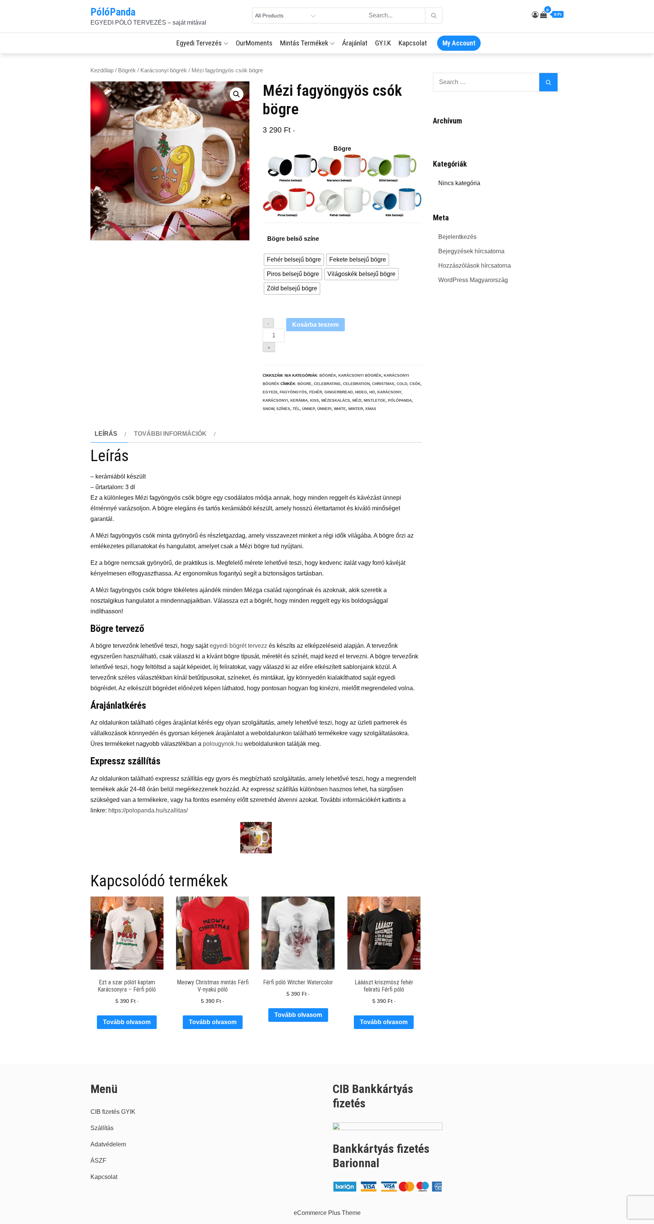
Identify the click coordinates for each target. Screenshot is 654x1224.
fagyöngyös (293, 392)
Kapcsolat (413, 43)
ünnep (308, 409)
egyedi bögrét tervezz (238, 645)
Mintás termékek (304, 43)
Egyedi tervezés (199, 43)
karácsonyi (275, 400)
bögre (304, 384)
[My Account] (535, 15)
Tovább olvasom (127, 1022)
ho (372, 392)
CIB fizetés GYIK (112, 1112)
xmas (370, 409)
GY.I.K (383, 43)
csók (415, 384)
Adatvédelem (108, 1144)
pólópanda (400, 400)
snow (268, 409)
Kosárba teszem (315, 324)
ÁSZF (98, 1160)
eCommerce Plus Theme (327, 1213)
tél (296, 409)
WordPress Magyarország (473, 280)
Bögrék (127, 70)
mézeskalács (335, 400)
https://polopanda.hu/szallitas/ (148, 810)
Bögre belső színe (293, 238)
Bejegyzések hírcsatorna (471, 251)
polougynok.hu (223, 744)
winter (355, 409)
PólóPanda (112, 12)
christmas (383, 384)
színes (283, 409)
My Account (458, 43)
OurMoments (254, 43)
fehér (315, 392)
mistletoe (375, 400)
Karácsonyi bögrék (163, 70)
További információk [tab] (170, 433)
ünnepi (324, 409)
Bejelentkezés (457, 237)
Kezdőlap (102, 70)
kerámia (299, 400)
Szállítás (102, 1128)
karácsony (389, 392)
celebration (356, 384)
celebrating (327, 384)
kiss (314, 400)
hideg (361, 392)
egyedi (270, 392)
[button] (236, 94)
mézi (356, 400)
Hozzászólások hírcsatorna (474, 265)
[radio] (294, 259)
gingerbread (338, 392)
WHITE (340, 409)
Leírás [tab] (106, 433)
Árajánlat (354, 43)
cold (402, 384)
